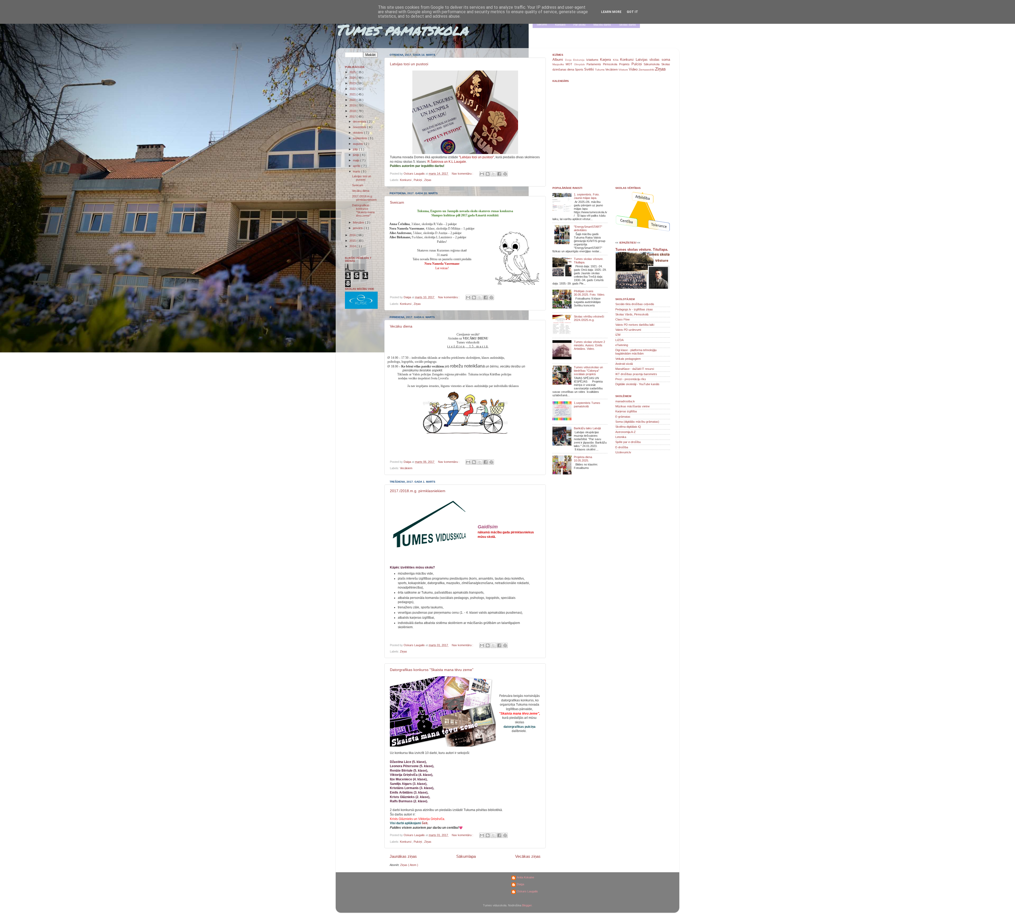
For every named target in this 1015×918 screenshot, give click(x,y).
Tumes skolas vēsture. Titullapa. (641, 249)
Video (634, 69)
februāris (359, 222)
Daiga (520, 884)
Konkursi (406, 179)
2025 (353, 72)
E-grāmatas (622, 416)
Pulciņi (418, 179)
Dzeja (569, 60)
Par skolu (579, 24)
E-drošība (621, 447)
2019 (353, 105)
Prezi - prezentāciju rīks (630, 379)
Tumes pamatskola (402, 29)
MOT (570, 64)
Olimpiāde (580, 64)
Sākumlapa (466, 856)
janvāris (358, 228)
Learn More (611, 12)
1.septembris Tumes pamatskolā (587, 404)
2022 (353, 88)
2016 (353, 235)
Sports (579, 69)
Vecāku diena (401, 326)
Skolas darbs (627, 24)
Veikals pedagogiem (628, 358)
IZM (617, 334)
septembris (360, 138)
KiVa (616, 59)
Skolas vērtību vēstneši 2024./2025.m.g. (589, 318)
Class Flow (622, 319)
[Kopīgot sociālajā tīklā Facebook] (499, 173)
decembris (360, 121)
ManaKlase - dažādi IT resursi (634, 368)
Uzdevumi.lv (623, 452)
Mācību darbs (602, 24)
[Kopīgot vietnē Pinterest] (505, 173)
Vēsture (624, 69)
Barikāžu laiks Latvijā (587, 428)
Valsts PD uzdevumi (628, 329)
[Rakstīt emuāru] (487, 173)
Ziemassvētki (647, 69)
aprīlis (357, 165)
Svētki (589, 69)
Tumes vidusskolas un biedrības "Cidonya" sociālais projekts (588, 371)
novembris (360, 127)
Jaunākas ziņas (403, 856)
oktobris (358, 132)
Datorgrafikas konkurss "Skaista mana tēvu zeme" (431, 670)
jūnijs (356, 154)
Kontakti (560, 24)
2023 (353, 83)
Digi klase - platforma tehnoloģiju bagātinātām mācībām (636, 351)
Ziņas (427, 179)
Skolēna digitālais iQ (628, 426)
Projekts (625, 64)
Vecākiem (406, 468)
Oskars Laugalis (527, 891)
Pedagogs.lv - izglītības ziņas (634, 309)
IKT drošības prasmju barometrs (636, 374)
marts (357, 171)
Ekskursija (579, 60)
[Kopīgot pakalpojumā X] (493, 173)
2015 (353, 240)
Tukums (600, 69)
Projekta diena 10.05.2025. (583, 458)
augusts (358, 143)
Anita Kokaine (525, 877)
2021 (353, 94)
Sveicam (397, 202)
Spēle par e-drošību (628, 442)
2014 (353, 246)
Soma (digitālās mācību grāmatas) (637, 421)
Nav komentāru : (463, 173)
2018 (353, 111)
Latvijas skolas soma (653, 60)
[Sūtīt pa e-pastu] (482, 173)
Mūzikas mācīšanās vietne (632, 406)
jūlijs (356, 149)
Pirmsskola (611, 64)
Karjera (606, 60)
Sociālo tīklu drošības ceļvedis (634, 304)
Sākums (542, 24)
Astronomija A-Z (625, 432)
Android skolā (624, 363)
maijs (356, 160)
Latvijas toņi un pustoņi (409, 64)
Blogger (527, 905)
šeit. (425, 823)
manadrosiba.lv (625, 401)
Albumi (558, 60)
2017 (353, 116)
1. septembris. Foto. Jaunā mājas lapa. (586, 196)
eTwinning (621, 345)
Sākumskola (652, 64)
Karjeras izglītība (626, 411)
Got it (632, 12)
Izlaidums (593, 59)
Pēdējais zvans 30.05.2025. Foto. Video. (589, 293)
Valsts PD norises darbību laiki (634, 324)
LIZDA (619, 340)
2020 (353, 99)
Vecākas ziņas (528, 856)
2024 (353, 77)
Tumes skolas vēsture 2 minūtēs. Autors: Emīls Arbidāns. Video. (589, 345)
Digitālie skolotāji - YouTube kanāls (637, 384)
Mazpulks (559, 64)
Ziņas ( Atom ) (409, 864)
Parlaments (595, 64)
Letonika (620, 437)
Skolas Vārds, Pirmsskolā (631, 314)
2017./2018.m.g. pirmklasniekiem (417, 491)
